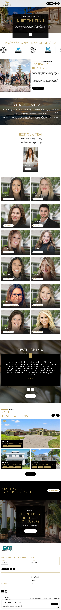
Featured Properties (35, 575)
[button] (38, 88)
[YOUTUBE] (14, 569)
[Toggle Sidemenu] (58, 3)
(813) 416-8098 (50, 3)
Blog (31, 583)
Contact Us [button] (33, 580)
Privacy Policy (57, 598)
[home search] (55, 3)
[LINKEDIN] (8, 569)
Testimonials (33, 584)
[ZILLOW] (11, 569)
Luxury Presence (37, 598)
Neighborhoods (34, 576)
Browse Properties (53, 490)
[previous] (53, 415)
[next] (58, 415)
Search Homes (34, 579)
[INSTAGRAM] (5, 569)
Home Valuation (34, 577)
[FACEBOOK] (2, 569)
